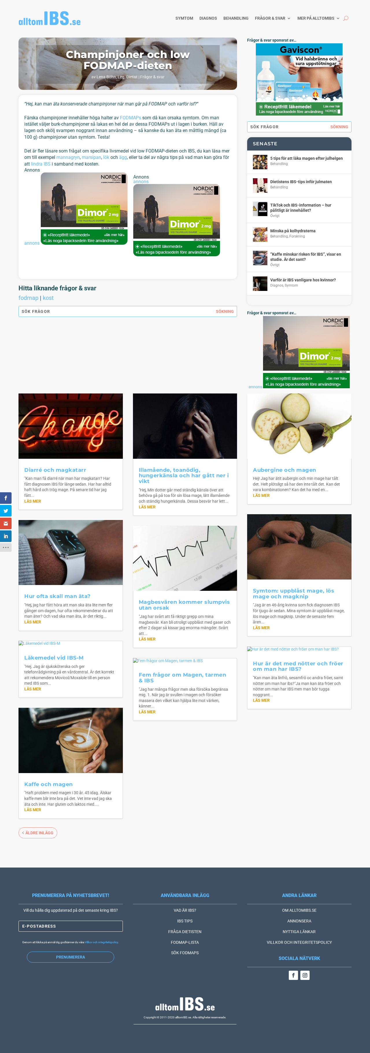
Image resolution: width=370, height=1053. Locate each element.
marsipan (91, 157)
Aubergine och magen (284, 470)
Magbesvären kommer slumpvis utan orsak (184, 605)
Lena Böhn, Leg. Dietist (117, 77)
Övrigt (275, 216)
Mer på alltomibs (315, 18)
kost (48, 297)
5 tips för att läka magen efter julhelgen (306, 158)
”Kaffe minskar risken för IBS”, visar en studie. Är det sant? (305, 257)
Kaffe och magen (48, 784)
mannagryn (68, 157)
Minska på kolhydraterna (293, 231)
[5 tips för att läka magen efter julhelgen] (260, 162)
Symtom (184, 18)
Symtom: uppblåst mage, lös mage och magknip (293, 594)
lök (106, 157)
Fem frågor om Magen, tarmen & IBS (182, 678)
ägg (123, 157)
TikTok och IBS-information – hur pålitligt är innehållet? (300, 208)
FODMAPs (130, 117)
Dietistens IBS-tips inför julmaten (301, 181)
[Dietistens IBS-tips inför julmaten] (260, 185)
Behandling (236, 18)
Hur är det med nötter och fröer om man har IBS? (298, 666)
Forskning (297, 236)
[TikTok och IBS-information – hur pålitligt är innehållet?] (260, 209)
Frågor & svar (270, 18)
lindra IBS (41, 164)
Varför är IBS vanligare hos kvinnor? (303, 280)
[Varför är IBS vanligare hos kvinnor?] (260, 283)
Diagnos (208, 18)
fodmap (28, 297)
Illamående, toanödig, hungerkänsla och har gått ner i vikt (184, 476)
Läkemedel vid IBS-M (54, 658)
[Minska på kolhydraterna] (260, 234)
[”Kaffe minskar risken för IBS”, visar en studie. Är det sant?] (260, 258)
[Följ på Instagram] (305, 975)
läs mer (32, 501)
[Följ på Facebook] (293, 975)
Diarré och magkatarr (55, 470)
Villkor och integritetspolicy (101, 942)
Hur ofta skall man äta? (57, 596)
